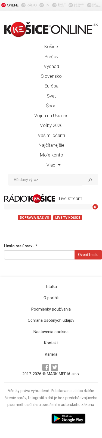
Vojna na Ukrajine (51, 115)
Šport (51, 105)
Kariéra (51, 354)
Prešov (51, 56)
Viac (51, 165)
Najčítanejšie (51, 145)
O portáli (51, 297)
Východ (51, 66)
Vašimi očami (51, 135)
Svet (51, 96)
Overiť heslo (88, 254)
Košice (51, 46)
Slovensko (51, 76)
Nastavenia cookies (51, 331)
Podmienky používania (51, 309)
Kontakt (51, 342)
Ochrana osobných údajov (51, 320)
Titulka (51, 286)
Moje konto (51, 155)
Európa (51, 86)
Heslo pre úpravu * (20, 246)
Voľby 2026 (51, 125)
